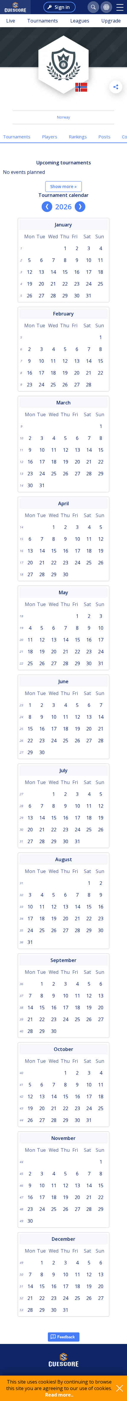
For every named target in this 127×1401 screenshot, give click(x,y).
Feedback (66, 1337)
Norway (63, 117)
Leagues (79, 20)
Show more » (63, 186)
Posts (104, 137)
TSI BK (63, 103)
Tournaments (42, 20)
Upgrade (111, 20)
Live (10, 20)
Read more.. (59, 1395)
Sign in (62, 7)
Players (49, 137)
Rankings (78, 137)
